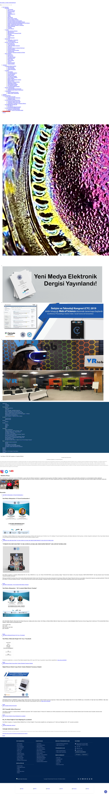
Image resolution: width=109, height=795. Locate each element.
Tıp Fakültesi (10, 71)
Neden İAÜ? (10, 54)
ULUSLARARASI (6, 95)
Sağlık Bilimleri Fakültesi (13, 84)
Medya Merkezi (8, 53)
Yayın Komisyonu (11, 44)
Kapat (4, 539)
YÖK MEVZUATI (11, 41)
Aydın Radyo (58, 760)
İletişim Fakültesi (11, 80)
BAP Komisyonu (11, 43)
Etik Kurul (10, 46)
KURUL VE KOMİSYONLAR (11, 42)
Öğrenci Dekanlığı (11, 26)
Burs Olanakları (20, 745)
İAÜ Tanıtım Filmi (20, 757)
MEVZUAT (7, 38)
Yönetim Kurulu (11, 35)
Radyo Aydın (10, 59)
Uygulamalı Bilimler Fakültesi (14, 86)
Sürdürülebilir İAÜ (11, 13)
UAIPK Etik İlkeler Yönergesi (14, 45)
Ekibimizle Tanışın (11, 99)
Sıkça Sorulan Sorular (60, 764)
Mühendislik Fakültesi (12, 83)
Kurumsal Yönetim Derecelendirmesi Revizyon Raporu (19, 23)
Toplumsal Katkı (11, 51)
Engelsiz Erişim (20, 765)
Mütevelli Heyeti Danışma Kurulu (14, 33)
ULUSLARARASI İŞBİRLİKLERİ (12, 108)
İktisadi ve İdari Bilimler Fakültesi (14, 79)
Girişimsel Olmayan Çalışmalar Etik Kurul (16, 47)
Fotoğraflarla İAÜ (11, 58)
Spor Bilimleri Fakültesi (12, 85)
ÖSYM (18, 768)
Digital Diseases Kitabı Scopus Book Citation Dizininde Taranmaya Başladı (18, 663)
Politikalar (10, 12)
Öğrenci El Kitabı (20, 758)
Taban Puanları (19, 743)
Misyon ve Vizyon (11, 10)
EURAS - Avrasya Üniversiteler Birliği (15, 110)
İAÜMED (10, 27)
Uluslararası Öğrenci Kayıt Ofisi (14, 101)
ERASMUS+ (10, 105)
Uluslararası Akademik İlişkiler (14, 109)
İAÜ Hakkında (6, 7)
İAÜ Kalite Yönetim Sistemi (22, 760)
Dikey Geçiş (19, 750)
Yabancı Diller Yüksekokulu (13, 93)
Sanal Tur (9, 61)
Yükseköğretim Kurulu (21, 767)
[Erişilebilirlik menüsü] (105, 791)
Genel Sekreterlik (11, 37)
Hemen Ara (85, 754)
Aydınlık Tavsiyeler (20, 753)
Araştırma (4, 94)
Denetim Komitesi (11, 49)
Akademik (5, 64)
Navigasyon (78, 754)
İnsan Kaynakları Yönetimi (13, 19)
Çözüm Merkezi (11, 28)
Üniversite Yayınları (11, 57)
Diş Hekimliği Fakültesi (12, 72)
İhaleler (18, 772)
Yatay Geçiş (19, 751)
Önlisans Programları (20, 754)
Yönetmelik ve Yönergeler (13, 40)
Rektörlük (10, 34)
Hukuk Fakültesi (11, 78)
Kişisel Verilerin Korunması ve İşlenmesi (16, 25)
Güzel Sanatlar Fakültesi (12, 77)
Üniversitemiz (10, 9)
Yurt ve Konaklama (20, 746)
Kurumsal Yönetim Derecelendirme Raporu (16, 21)
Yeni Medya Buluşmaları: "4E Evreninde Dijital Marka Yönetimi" (16, 584)
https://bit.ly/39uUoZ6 (45, 701)
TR (3, 112)
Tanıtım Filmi (58, 761)
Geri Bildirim (77, 751)
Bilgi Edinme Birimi (20, 771)
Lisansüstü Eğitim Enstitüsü (10, 66)
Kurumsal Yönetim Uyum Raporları (15, 20)
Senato (9, 36)
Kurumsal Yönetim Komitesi (13, 50)
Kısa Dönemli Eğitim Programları (14, 106)
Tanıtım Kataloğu (11, 63)
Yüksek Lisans (19, 749)
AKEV (9, 15)
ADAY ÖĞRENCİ (6, 111)
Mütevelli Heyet (11, 32)
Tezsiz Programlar (11, 68)
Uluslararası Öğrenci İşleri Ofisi (14, 102)
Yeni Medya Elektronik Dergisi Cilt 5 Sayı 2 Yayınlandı (14, 635)
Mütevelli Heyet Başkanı (12, 30)
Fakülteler (7, 70)
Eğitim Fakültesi (11, 75)
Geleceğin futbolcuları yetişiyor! (9, 725)
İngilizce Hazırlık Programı (13, 92)
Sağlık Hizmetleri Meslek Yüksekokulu (15, 89)
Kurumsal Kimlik (11, 11)
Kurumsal (7, 8)
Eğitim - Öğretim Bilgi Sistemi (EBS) (15, 24)
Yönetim (7, 29)
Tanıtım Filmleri (11, 60)
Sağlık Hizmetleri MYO (60, 745)
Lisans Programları (20, 747)
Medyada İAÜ (10, 55)
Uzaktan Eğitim (20, 756)
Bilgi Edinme (10, 17)
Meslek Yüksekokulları (9, 87)
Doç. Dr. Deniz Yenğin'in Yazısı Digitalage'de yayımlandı (14, 716)
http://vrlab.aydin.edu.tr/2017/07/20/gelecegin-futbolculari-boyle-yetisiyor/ (15, 733)
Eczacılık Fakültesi (11, 74)
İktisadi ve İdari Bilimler (41, 751)
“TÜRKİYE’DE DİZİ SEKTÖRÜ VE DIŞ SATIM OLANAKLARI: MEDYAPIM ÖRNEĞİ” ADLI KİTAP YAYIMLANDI (28, 540)
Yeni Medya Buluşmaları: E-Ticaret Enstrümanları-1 (13, 494)
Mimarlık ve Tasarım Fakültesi (14, 81)
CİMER (9, 16)
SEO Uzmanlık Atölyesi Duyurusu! (10, 705)
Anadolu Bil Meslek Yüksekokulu (14, 88)
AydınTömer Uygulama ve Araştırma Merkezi (17, 103)
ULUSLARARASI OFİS (10, 96)
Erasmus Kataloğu (11, 62)
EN (4, 112)
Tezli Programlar (11, 67)
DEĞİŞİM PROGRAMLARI (11, 104)
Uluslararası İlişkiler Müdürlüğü (14, 97)
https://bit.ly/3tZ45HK (61, 660)
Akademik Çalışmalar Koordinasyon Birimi (16, 52)
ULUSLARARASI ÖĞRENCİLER (12, 100)
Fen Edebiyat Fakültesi (12, 76)
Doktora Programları (12, 69)
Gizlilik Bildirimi (83, 751)
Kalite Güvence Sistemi (12, 18)
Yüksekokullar (8, 91)
